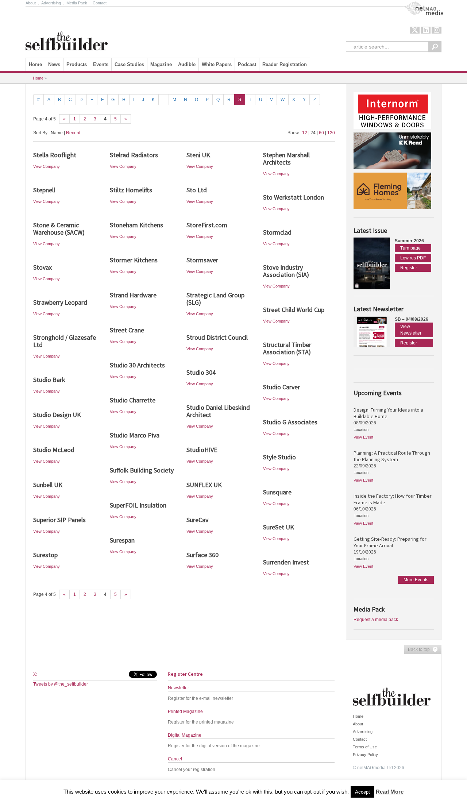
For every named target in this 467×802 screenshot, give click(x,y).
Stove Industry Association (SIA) (286, 271)
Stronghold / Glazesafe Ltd (64, 341)
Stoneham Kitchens (136, 225)
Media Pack (76, 3)
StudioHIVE (201, 450)
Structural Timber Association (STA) (287, 348)
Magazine (161, 64)
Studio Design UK (57, 414)
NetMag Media (417, 4)
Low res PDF (413, 258)
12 (304, 132)
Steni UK (198, 155)
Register (408, 267)
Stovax (42, 267)
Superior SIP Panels (59, 520)
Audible (187, 64)
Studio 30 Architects (137, 365)
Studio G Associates (290, 422)
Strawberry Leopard (60, 302)
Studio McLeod (53, 450)
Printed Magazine (185, 711)
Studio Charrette (132, 400)
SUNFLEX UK (204, 485)
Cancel (175, 758)
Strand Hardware (133, 295)
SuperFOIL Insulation (138, 505)
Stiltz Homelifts (131, 190)
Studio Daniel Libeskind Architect (218, 411)
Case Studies (129, 64)
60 (321, 132)
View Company (46, 166)
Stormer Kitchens (134, 260)
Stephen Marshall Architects (286, 158)
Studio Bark (49, 379)
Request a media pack (376, 619)
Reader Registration (284, 64)
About (31, 3)
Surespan (122, 540)
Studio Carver (281, 387)
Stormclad (277, 232)
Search (434, 46)
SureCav (197, 520)
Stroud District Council (217, 337)
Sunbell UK (47, 485)
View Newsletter (410, 330)
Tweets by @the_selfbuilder (60, 684)
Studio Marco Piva (134, 435)
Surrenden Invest (286, 562)
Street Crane (127, 330)
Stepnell (44, 190)
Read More (390, 791)
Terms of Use (365, 747)
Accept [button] (362, 792)
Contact (100, 3)
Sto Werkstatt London (293, 197)
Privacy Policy (365, 754)
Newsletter (178, 687)
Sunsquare (277, 492)
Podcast (247, 64)
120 (331, 132)
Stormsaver (202, 260)
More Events (416, 579)
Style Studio (279, 457)
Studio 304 (201, 372)
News (54, 64)
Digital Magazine (184, 735)
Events (100, 64)
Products (76, 64)
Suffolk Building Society (142, 470)
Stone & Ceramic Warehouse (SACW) (59, 228)
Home (35, 64)
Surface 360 (202, 555)
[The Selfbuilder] (67, 30)
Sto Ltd (196, 190)
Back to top (417, 650)
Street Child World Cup (293, 309)
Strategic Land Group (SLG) (215, 298)
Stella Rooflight (54, 155)
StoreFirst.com (206, 225)
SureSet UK (278, 527)
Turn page (410, 248)
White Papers (217, 64)
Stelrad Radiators (134, 155)
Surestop (45, 555)
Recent (73, 132)
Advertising (51, 3)
